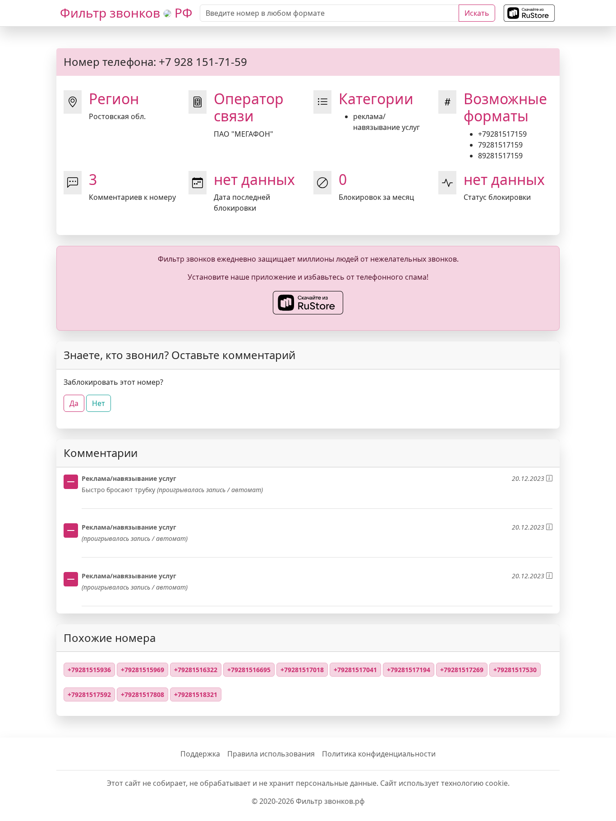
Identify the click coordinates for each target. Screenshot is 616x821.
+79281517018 (302, 669)
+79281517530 (515, 669)
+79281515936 (89, 669)
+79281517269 (461, 669)
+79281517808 (142, 694)
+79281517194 (408, 669)
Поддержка (200, 754)
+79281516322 (195, 669)
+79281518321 (195, 694)
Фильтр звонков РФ (126, 12)
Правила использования (271, 754)
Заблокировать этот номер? (113, 382)
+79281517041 (355, 669)
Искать (476, 13)
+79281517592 (89, 694)
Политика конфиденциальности (379, 754)
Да (73, 403)
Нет (98, 403)
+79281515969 (142, 669)
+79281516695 (249, 669)
